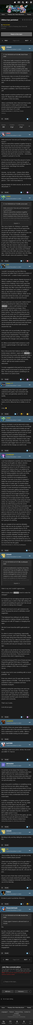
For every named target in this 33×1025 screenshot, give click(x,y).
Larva (22, 204)
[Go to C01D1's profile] (3, 197)
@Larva (4, 306)
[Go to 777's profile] (3, 266)
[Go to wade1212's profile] (3, 722)
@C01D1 (27, 353)
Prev (6, 40)
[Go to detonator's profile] (3, 765)
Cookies (16, 1013)
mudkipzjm (24, 562)
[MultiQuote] (2, 119)
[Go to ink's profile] (3, 850)
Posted (13, 49)
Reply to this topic (16, 34)
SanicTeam (24, 54)
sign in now (12, 971)
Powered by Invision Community (16, 1017)
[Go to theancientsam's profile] (3, 909)
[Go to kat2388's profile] (3, 744)
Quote (6, 119)
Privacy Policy (19, 1012)
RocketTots (24, 915)
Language (4, 1012)
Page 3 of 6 (16, 40)
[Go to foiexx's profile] (3, 893)
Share (8, 991)
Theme (11, 1012)
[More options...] (30, 49)
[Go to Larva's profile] (3, 134)
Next (26, 40)
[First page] (2, 40)
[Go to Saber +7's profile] (3, 384)
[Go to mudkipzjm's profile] (3, 456)
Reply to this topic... (11, 981)
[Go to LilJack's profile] (3, 48)
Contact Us (27, 1012)
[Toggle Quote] (4, 54)
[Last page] (30, 40)
